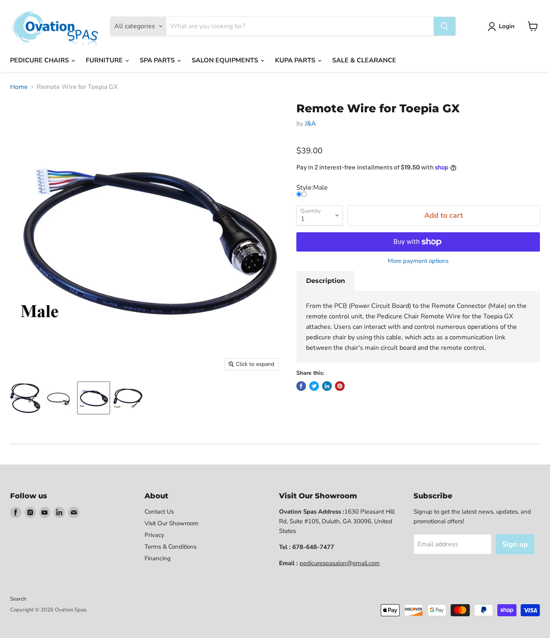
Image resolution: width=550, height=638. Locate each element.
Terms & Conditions (170, 547)
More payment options (418, 261)
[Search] (444, 26)
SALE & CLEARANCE (364, 60)
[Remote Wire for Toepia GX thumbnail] (25, 398)
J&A (310, 123)
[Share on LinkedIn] (327, 386)
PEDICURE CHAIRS (40, 60)
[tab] (325, 281)
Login (507, 26)
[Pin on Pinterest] (340, 386)
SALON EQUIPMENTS (226, 60)
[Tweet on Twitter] (314, 386)
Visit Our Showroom (171, 523)
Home (19, 87)
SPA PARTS (158, 60)
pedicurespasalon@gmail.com (340, 563)
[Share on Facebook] (301, 386)
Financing (158, 558)
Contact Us (159, 512)
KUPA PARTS (296, 60)
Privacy (154, 535)
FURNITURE (105, 60)
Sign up (515, 544)
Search (18, 599)
